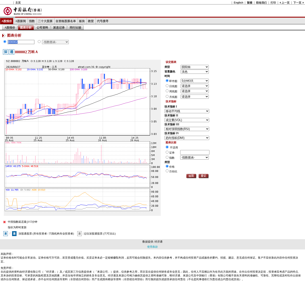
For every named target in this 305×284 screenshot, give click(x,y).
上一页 (286, 2)
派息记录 (59, 27)
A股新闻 (20, 21)
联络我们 (261, 2)
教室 (91, 21)
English (238, 2)
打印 (273, 2)
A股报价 (6, 21)
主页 (18, 2)
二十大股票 (45, 21)
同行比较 (75, 27)
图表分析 (26, 27)
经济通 (159, 241)
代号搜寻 (103, 21)
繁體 (249, 2)
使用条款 (152, 246)
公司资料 (42, 27)
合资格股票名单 (66, 21)
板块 (82, 21)
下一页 (297, 2)
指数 (32, 21)
